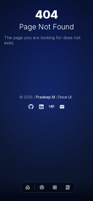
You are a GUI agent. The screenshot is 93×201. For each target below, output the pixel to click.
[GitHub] (31, 107)
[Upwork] (52, 107)
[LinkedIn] (41, 107)
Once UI (65, 97)
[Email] (62, 107)
